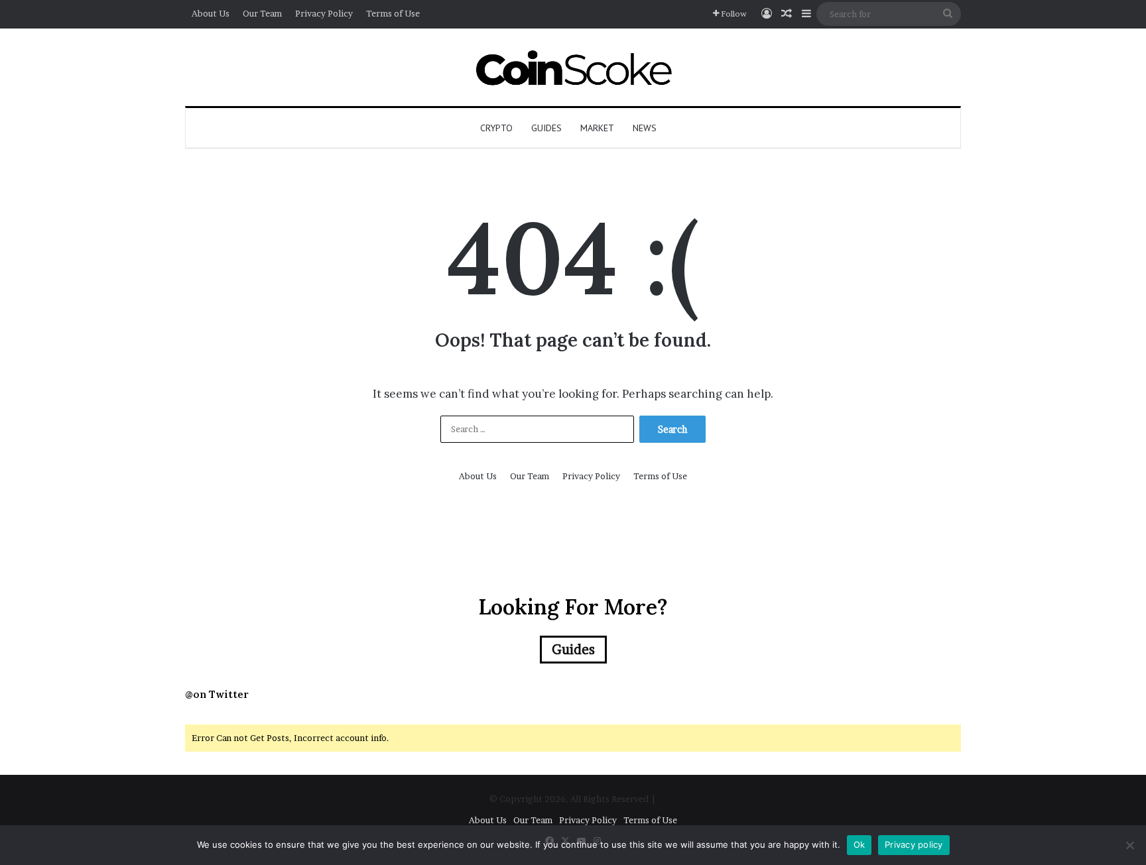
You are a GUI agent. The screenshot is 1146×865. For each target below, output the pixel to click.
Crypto (496, 128)
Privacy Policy (324, 13)
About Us (210, 13)
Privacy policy (914, 844)
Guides (546, 128)
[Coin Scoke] (573, 67)
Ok (859, 844)
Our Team (262, 13)
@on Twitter (217, 694)
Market (597, 128)
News (645, 128)
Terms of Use (393, 13)
